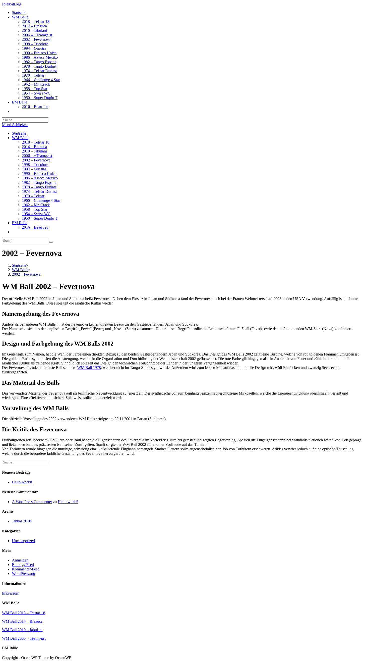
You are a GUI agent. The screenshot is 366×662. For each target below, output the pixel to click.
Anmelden (20, 560)
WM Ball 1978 (89, 367)
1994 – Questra (34, 169)
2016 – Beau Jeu (35, 227)
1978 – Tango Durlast (39, 187)
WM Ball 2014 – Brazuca (22, 621)
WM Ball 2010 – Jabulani (22, 630)
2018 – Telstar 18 (35, 142)
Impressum (10, 593)
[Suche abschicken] (51, 242)
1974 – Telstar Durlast (39, 191)
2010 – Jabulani (34, 151)
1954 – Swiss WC (36, 214)
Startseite (19, 133)
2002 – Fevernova (36, 160)
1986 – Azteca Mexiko (40, 178)
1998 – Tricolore (35, 164)
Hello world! (22, 482)
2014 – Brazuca (34, 147)
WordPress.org (23, 573)
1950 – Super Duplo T (40, 218)
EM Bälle (19, 223)
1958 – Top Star (34, 209)
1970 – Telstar (33, 196)
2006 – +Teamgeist (37, 155)
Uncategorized (23, 541)
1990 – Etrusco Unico (39, 173)
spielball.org (11, 4)
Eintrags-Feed (23, 564)
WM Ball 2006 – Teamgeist (24, 638)
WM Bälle (20, 138)
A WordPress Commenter (32, 502)
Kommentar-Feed (26, 569)
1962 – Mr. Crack (36, 205)
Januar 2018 (21, 521)
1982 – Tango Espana (39, 182)
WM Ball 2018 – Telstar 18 (23, 613)
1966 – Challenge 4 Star (41, 200)
